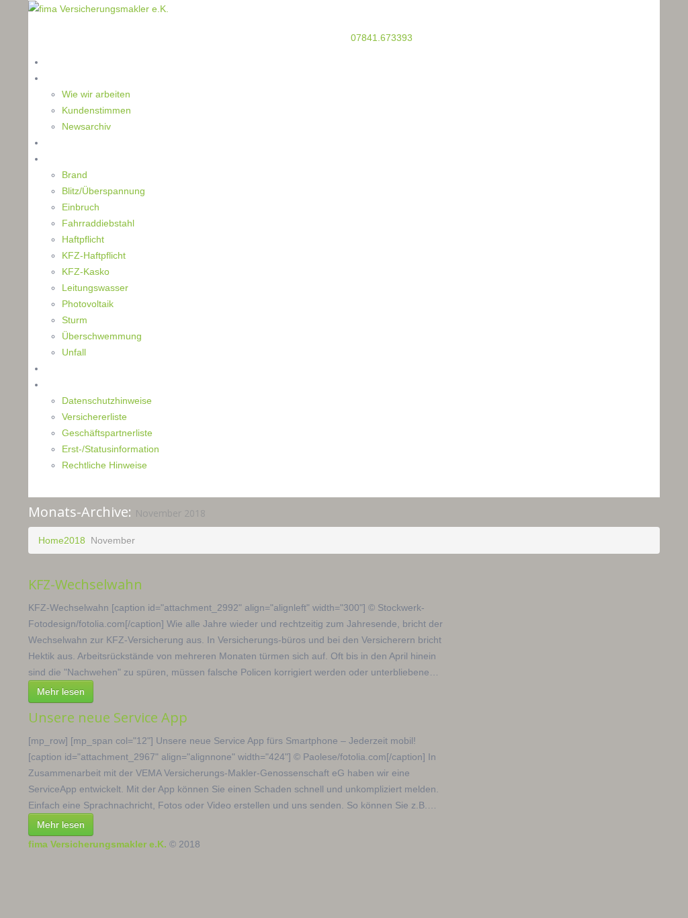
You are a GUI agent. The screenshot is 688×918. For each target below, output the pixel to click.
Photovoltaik (88, 303)
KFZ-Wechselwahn (85, 584)
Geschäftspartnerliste (107, 432)
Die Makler (68, 77)
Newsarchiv (86, 126)
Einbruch (80, 207)
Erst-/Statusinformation (110, 449)
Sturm (74, 320)
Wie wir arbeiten (96, 94)
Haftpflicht (83, 239)
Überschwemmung (102, 336)
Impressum (69, 384)
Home (58, 61)
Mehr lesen (61, 691)
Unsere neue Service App (107, 717)
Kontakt (62, 368)
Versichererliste (94, 416)
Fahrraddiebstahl (98, 223)
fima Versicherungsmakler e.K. (97, 844)
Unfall (74, 352)
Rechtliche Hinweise (104, 465)
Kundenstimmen (96, 110)
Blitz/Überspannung (103, 190)
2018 (74, 540)
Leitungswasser (95, 287)
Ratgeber (65, 142)
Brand (74, 174)
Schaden (63, 158)
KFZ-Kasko (86, 271)
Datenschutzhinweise (107, 400)
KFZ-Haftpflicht (94, 255)
